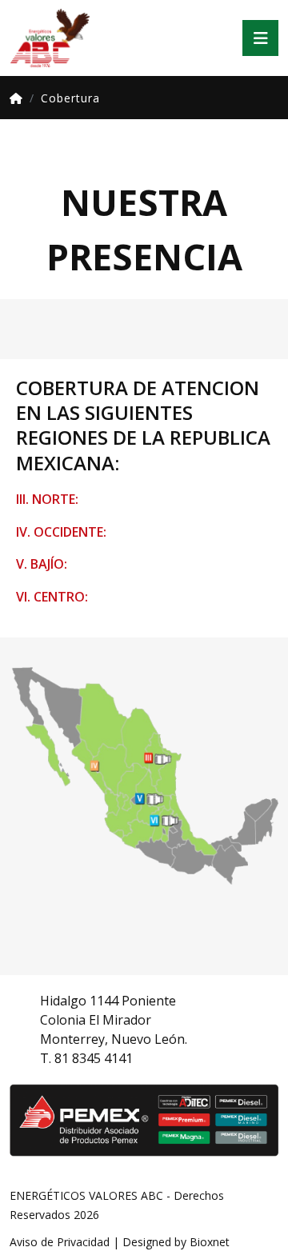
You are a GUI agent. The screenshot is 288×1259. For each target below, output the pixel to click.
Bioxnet (210, 1241)
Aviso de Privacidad (60, 1241)
